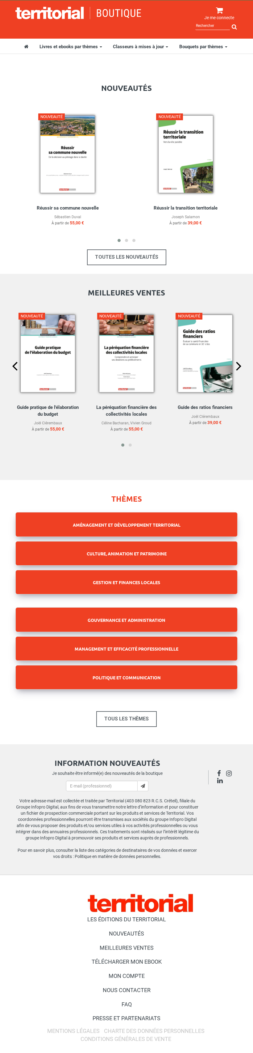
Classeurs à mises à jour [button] (139, 46)
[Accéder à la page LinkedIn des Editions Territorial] (221, 781)
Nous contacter (127, 990)
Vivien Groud (140, 423)
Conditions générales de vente (126, 1039)
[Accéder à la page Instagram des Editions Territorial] (230, 774)
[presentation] (10, 376)
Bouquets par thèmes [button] (201, 46)
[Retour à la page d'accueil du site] (78, 13)
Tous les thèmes (126, 719)
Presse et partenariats (126, 1018)
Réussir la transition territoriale (186, 208)
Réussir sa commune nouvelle (68, 208)
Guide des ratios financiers (205, 407)
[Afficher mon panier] (218, 11)
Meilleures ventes (127, 948)
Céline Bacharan (115, 423)
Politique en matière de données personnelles (117, 856)
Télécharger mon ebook (127, 961)
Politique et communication (127, 677)
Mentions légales (73, 1031)
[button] (119, 240)
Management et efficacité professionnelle (126, 649)
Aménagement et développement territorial (126, 525)
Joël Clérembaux (48, 423)
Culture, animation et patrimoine (127, 553)
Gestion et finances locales (126, 582)
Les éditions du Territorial (126, 919)
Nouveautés (126, 933)
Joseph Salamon (186, 217)
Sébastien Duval (67, 217)
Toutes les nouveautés (126, 257)
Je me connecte (219, 17)
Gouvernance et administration (126, 620)
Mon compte (127, 976)
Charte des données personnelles (154, 1031)
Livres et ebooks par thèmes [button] (69, 46)
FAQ (127, 1004)
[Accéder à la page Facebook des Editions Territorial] (220, 774)
